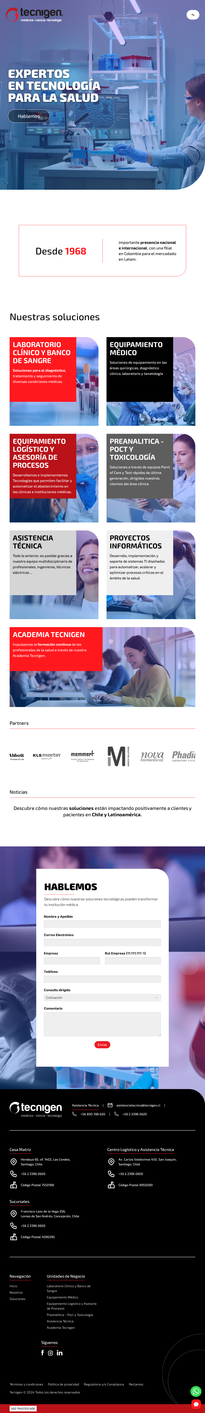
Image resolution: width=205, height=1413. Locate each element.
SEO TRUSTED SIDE (23, 1408)
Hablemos (29, 116)
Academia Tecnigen (61, 1327)
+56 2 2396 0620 (135, 1114)
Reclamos (136, 1384)
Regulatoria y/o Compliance (104, 1384)
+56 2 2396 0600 (33, 1174)
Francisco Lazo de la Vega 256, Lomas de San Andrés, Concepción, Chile (50, 1213)
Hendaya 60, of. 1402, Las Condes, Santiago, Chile (45, 1161)
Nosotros (16, 1292)
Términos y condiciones (26, 1384)
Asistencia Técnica (60, 1321)
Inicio (13, 1286)
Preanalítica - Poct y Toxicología (70, 1315)
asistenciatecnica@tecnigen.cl (138, 1105)
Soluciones (17, 1299)
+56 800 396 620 (92, 1114)
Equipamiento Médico (62, 1297)
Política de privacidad (63, 1384)
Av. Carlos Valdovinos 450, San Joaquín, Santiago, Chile (148, 1161)
